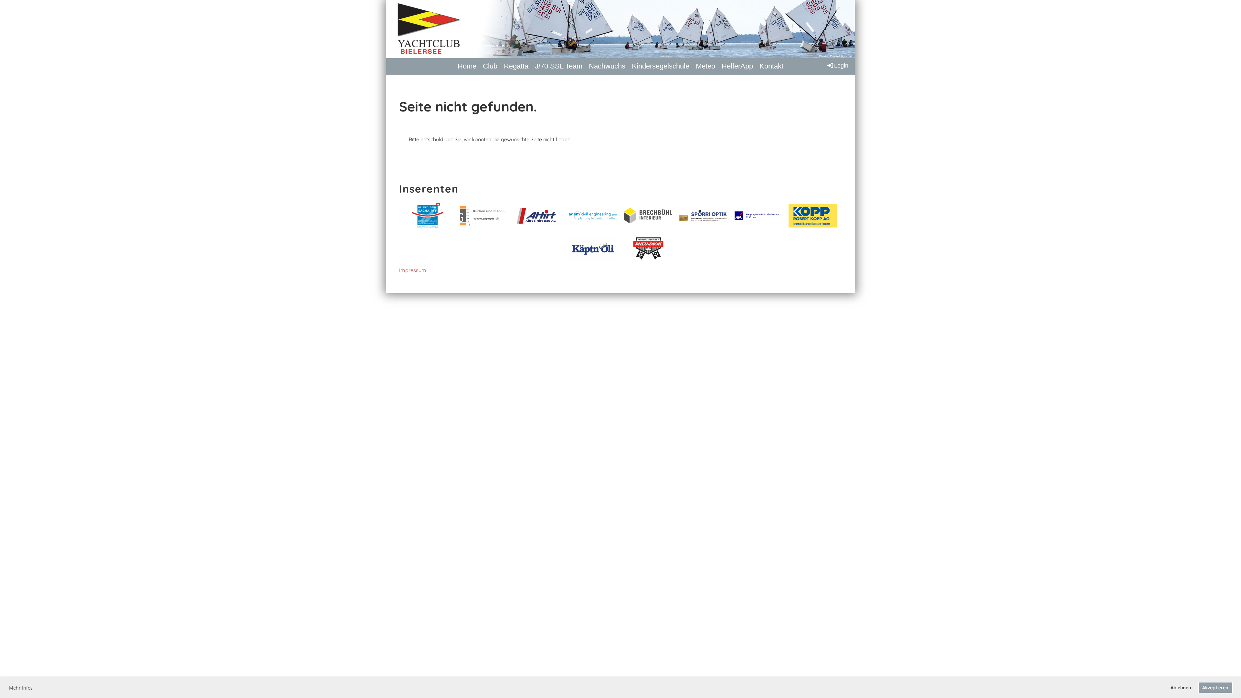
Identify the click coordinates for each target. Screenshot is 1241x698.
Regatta (516, 66)
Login (841, 65)
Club (490, 66)
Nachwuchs (607, 66)
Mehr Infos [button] (21, 688)
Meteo (705, 66)
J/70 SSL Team (558, 66)
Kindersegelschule (660, 66)
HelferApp (737, 66)
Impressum (412, 270)
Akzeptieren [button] (1215, 688)
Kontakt (771, 66)
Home (467, 66)
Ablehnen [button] (1181, 688)
